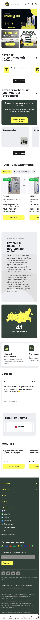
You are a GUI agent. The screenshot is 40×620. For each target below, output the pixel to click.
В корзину (13, 217)
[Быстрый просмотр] (24, 185)
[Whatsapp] (8, 573)
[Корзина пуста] (36, 4)
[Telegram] (3, 573)
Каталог (4, 501)
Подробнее (10, 44)
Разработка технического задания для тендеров (13, 452)
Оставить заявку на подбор (19, 120)
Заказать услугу (13, 466)
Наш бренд (6, 171)
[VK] (13, 573)
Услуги (3, 495)
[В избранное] (24, 179)
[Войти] (32, 4)
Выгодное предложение (21, 171)
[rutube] (18, 573)
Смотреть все (20, 81)
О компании (5, 483)
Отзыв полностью (10, 402)
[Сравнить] (24, 182)
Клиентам (5, 489)
